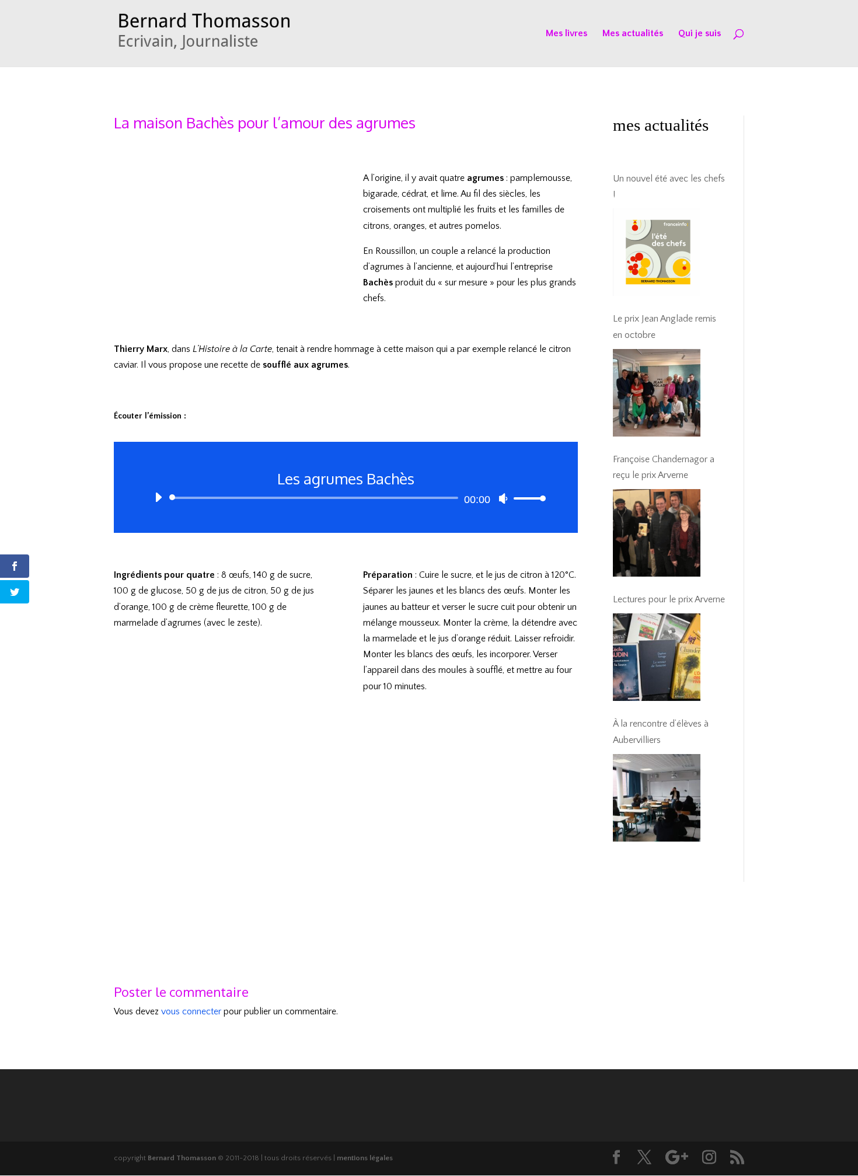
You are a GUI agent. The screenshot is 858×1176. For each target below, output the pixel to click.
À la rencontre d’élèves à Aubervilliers (661, 731)
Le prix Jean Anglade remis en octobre (664, 326)
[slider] (526, 498)
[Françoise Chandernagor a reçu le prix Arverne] (656, 533)
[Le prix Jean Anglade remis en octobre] (656, 393)
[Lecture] (158, 497)
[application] (346, 498)
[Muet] (503, 498)
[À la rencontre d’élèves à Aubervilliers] (656, 798)
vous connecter (191, 1011)
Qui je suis (699, 34)
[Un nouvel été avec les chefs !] (656, 252)
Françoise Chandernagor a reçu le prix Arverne (663, 467)
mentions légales (365, 1158)
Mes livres (566, 34)
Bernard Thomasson (182, 1158)
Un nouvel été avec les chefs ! (669, 186)
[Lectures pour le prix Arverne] (656, 657)
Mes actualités (632, 34)
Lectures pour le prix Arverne (669, 599)
